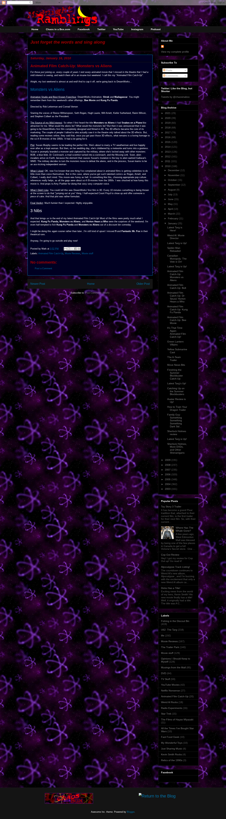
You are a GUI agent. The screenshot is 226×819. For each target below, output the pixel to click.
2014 (168, 146)
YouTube (118, 29)
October (173, 180)
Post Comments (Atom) (97, 292)
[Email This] (65, 249)
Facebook (84, 29)
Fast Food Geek (170, 737)
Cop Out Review (170, 554)
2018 (168, 127)
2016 (168, 137)
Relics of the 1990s (171, 760)
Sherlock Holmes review (176, 433)
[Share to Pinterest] (79, 249)
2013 (168, 151)
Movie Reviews (72, 253)
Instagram (137, 29)
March (172, 213)
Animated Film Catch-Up (50, 253)
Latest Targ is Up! (177, 243)
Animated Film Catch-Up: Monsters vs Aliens (175, 275)
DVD (163, 673)
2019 (168, 122)
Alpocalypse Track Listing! (175, 566)
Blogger (130, 812)
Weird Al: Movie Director (176, 237)
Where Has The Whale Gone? (184, 529)
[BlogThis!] (69, 249)
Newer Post (37, 283)
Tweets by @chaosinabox (175, 96)
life (162, 635)
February (173, 218)
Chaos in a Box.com (58, 29)
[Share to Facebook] (75, 249)
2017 (168, 132)
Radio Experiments (171, 708)
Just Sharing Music (171, 748)
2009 (168, 460)
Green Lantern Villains (175, 343)
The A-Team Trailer (174, 359)
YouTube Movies (170, 684)
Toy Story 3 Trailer (171, 506)
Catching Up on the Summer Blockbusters (176, 391)
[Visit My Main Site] (69, 803)
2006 (168, 474)
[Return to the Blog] (157, 796)
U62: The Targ (169, 629)
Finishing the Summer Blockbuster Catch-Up (175, 374)
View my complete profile (175, 51)
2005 (168, 479)
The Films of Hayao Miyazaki (177, 719)
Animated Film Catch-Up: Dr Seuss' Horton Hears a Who (176, 297)
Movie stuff (87, 253)
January (173, 223)
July (170, 194)
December (174, 170)
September (174, 184)
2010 (168, 166)
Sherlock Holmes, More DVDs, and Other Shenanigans (177, 448)
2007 (168, 469)
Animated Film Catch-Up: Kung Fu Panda (177, 309)
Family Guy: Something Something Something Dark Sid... (174, 420)
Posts (168, 70)
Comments (171, 75)
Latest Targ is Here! (174, 229)
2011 (168, 161)
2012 (168, 156)
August (172, 189)
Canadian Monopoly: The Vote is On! (177, 258)
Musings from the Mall (173, 667)
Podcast (156, 29)
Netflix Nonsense (170, 690)
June (171, 199)
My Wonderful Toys (171, 742)
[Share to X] (72, 249)
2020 (168, 118)
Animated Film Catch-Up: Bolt (176, 286)
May (170, 204)
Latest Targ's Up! (176, 383)
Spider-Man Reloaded (174, 249)
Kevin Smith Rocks (171, 754)
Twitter (101, 29)
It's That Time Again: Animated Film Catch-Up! (176, 332)
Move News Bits (176, 364)
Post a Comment (43, 268)
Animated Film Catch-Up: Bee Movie (176, 320)
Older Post (143, 283)
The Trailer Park (170, 647)
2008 (168, 464)
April (171, 208)
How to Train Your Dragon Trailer (177, 408)
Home (34, 29)
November (174, 175)
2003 (168, 488)
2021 (168, 113)
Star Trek (166, 713)
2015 (168, 142)
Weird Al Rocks (169, 702)
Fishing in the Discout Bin (175, 621)
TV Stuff (165, 679)
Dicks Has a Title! (170, 588)
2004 (168, 484)
